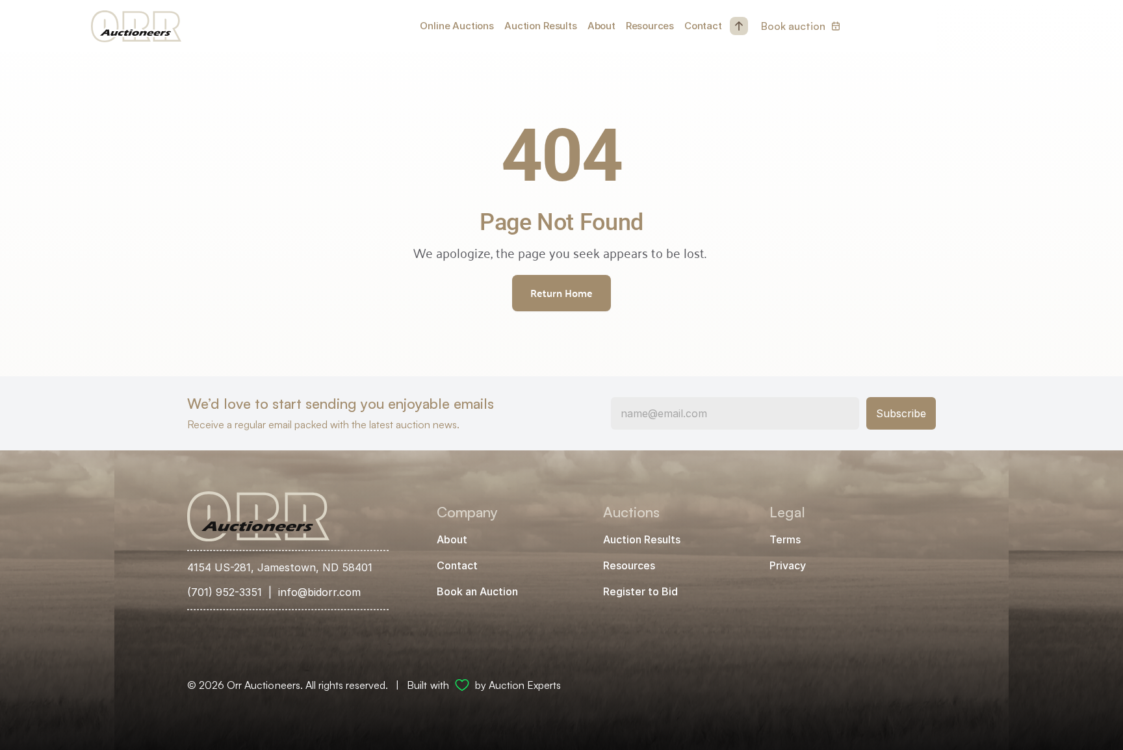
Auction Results (540, 25)
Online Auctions (457, 25)
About (601, 25)
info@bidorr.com (319, 592)
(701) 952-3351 (224, 592)
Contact (703, 25)
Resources (650, 25)
